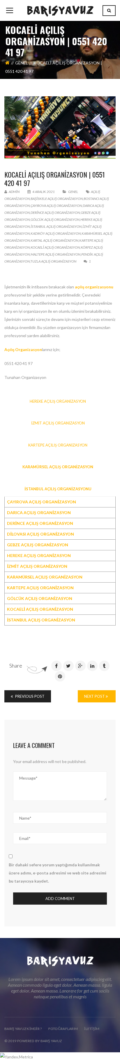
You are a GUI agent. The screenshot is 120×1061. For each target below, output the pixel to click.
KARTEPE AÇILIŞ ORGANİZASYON (57, 445)
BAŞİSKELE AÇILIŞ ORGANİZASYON (57, 198)
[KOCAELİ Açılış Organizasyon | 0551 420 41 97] (60, 127)
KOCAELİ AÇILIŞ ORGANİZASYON (55, 247)
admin (14, 191)
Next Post (95, 696)
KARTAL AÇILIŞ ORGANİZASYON (54, 240)
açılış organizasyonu (94, 286)
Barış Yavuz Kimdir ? (23, 1028)
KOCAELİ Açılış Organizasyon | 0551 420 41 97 (54, 178)
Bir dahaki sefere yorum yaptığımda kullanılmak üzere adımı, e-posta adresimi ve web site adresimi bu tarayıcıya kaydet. (57, 872)
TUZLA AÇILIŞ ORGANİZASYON (53, 261)
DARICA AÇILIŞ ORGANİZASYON (39, 512)
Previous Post (29, 696)
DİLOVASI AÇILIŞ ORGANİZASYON (40, 534)
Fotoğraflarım (63, 1028)
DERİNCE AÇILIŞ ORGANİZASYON (55, 212)
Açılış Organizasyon (23, 349)
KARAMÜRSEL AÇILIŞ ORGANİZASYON (57, 466)
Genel (21, 62)
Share (15, 665)
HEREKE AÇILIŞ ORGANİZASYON (58, 401)
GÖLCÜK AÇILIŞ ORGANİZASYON (55, 219)
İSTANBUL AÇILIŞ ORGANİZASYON (56, 226)
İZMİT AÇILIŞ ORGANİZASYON (58, 423)
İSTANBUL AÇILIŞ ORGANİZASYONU (57, 489)
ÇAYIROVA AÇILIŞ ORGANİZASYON (56, 205)
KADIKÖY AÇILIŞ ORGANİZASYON (56, 233)
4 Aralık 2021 (43, 191)
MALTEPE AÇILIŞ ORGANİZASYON (55, 254)
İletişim (91, 1028)
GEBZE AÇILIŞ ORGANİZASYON (37, 544)
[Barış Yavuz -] (60, 10)
